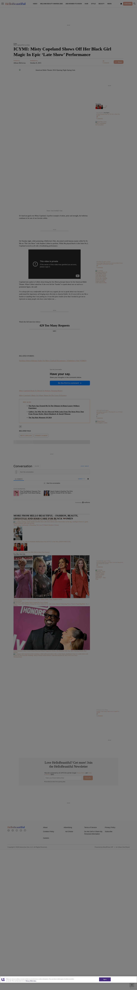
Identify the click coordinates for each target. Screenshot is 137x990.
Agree (105, 979)
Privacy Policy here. (31, 981)
